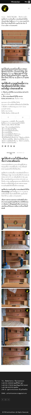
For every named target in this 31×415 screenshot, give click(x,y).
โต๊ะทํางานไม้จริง (24, 141)
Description (11, 152)
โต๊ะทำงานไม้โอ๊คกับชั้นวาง (10, 141)
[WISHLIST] (8, 117)
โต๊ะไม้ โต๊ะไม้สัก (12, 17)
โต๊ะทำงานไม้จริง (24, 137)
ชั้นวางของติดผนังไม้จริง (12, 127)
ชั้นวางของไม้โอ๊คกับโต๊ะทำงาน (11, 134)
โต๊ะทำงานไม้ (22, 17)
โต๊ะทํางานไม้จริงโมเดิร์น (9, 142)
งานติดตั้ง (12, 121)
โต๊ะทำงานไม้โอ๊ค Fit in (21, 139)
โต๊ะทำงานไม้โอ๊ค (8, 139)
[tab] (11, 152)
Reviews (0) (20, 152)
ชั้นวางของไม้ (20, 121)
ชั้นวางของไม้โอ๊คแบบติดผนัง (10, 136)
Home (3, 17)
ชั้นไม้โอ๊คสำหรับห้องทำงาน (10, 137)
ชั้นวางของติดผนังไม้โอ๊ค (9, 129)
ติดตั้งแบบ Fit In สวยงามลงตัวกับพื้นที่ (12, 123)
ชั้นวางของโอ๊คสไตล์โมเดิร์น (10, 130)
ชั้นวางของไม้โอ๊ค (7, 132)
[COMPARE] (23, 117)
